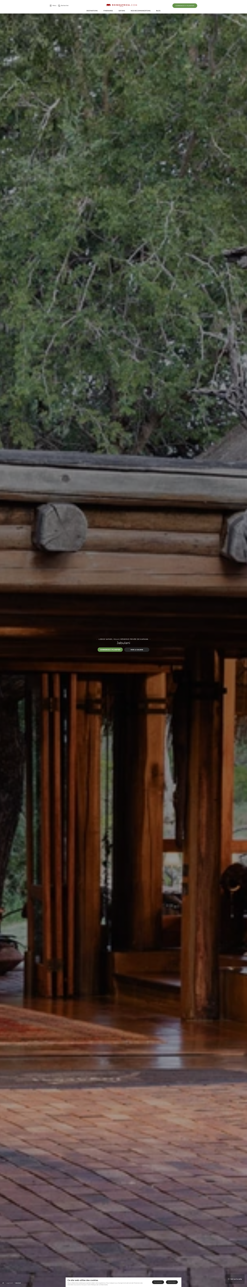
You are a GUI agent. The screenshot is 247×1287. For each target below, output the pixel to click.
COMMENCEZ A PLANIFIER (184, 5)
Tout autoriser (158, 1282)
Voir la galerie (137, 649)
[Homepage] (3, 1283)
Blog (158, 11)
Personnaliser (172, 1282)
